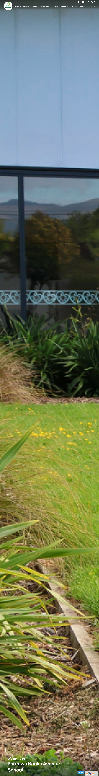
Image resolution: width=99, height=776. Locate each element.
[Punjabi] (93, 774)
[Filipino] (90, 774)
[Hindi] (87, 774)
